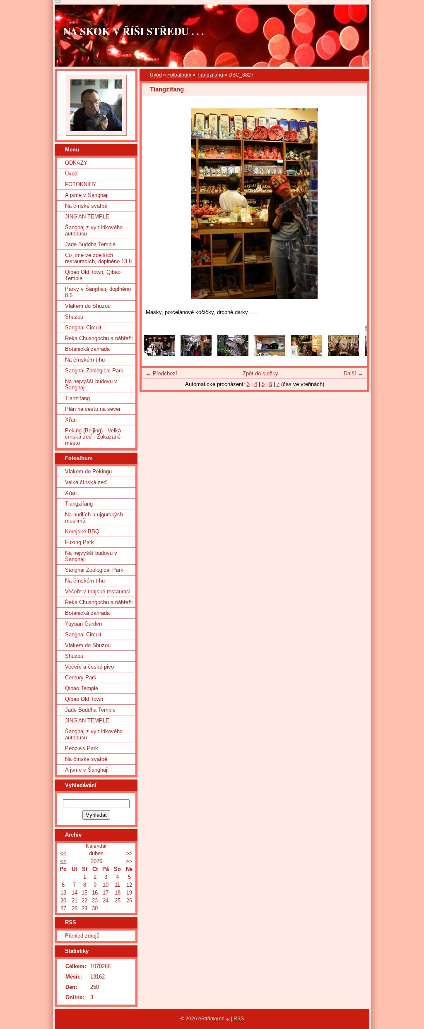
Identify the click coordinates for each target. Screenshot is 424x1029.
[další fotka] (353, 203)
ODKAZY (76, 163)
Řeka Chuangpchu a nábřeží (99, 338)
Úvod (156, 74)
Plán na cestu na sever (92, 409)
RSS (239, 1018)
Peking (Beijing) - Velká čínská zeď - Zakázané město (93, 436)
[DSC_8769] (232, 354)
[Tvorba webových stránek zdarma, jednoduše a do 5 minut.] (228, 1019)
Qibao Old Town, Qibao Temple (92, 275)
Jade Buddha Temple (90, 244)
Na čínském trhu (85, 360)
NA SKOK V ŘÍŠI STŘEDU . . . (133, 31)
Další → (353, 373)
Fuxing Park (79, 542)
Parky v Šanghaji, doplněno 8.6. (98, 292)
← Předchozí (161, 373)
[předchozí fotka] (155, 203)
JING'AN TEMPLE (87, 216)
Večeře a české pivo (89, 667)
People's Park (81, 748)
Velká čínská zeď (86, 482)
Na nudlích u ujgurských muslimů (94, 517)
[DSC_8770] (306, 354)
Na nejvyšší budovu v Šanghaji (91, 384)
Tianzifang (77, 398)
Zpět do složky (260, 373)
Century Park (80, 677)
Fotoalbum (179, 74)
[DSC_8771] (343, 354)
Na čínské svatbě (86, 206)
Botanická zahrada (87, 349)
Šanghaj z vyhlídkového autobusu (94, 230)
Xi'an (71, 420)
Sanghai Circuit (83, 327)
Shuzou (74, 317)
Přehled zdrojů (82, 936)
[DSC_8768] (269, 354)
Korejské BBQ (82, 531)
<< (63, 853)
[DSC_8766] (159, 354)
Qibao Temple (81, 688)
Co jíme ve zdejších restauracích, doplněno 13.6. (99, 258)
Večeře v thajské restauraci (97, 591)
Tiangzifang (210, 74)
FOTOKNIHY (80, 184)
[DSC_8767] (196, 354)
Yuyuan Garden (83, 624)
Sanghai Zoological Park (94, 370)
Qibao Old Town (84, 699)
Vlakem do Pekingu (88, 471)
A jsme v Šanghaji (86, 195)
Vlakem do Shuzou (88, 306)
